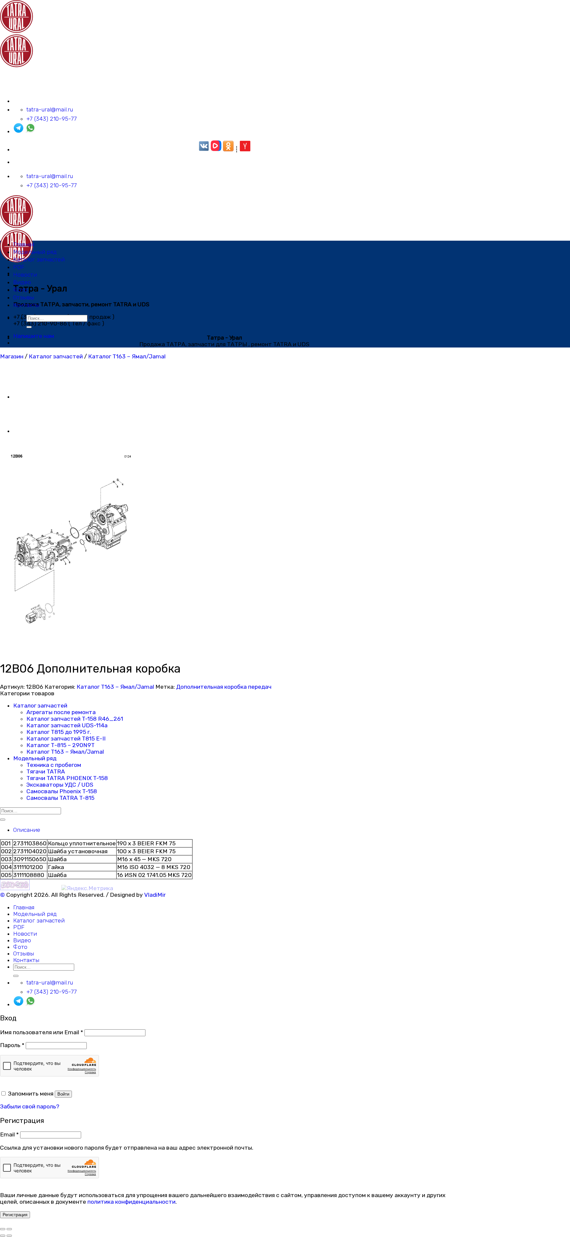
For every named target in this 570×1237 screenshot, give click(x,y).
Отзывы (23, 297)
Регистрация (15, 1214)
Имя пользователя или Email (41, 1032)
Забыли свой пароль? (29, 1106)
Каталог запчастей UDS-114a (67, 725)
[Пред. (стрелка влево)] (2, 1236)
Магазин (11, 356)
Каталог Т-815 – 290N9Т (60, 745)
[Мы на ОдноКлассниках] (228, 149)
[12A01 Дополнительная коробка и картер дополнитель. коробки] (29, 396)
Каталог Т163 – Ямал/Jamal (127, 356)
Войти (63, 1094)
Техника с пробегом (53, 765)
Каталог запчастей (39, 259)
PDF (18, 267)
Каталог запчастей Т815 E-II (66, 738)
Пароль (12, 1045)
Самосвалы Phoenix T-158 (61, 791)
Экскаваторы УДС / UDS (59, 784)
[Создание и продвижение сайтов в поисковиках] (15, 888)
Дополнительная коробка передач (223, 686)
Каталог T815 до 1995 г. (58, 732)
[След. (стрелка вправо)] (9, 1236)
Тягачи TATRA (45, 771)
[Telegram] (18, 131)
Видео (22, 282)
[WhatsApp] (30, 131)
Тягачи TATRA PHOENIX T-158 (67, 778)
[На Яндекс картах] (245, 149)
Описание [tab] (26, 830)
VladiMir (155, 894)
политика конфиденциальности (131, 1201)
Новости (25, 274)
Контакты (26, 305)
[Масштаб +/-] (9, 1229)
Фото (20, 290)
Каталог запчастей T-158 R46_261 (74, 718)
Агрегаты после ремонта (61, 712)
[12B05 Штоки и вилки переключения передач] (29, 431)
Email (9, 1134)
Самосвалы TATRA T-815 (60, 798)
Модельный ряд (35, 252)
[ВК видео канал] (216, 149)
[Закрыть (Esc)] (2, 1229)
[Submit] (29, 327)
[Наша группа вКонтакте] (204, 149)
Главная (23, 244)
